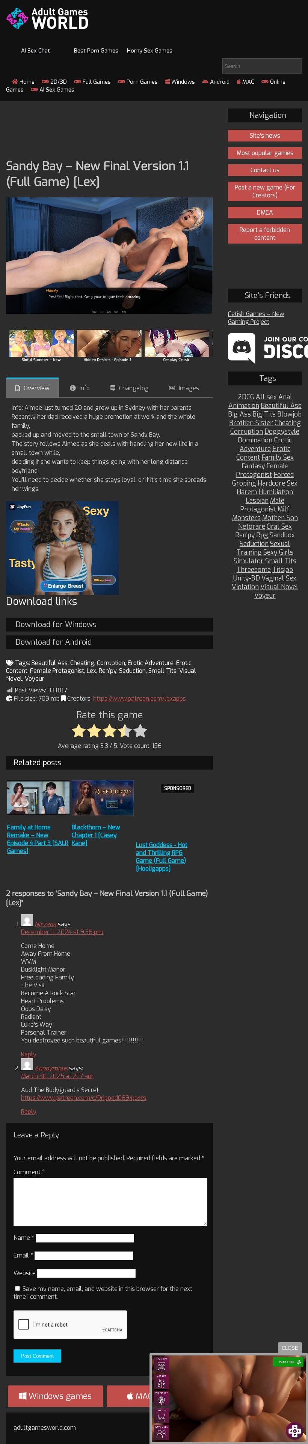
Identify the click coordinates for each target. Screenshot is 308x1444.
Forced (283, 475)
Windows (182, 82)
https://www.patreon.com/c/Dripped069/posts (83, 1098)
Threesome (254, 570)
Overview (37, 388)
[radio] (79, 731)
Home (26, 82)
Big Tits (264, 414)
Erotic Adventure (151, 663)
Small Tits (162, 671)
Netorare (251, 526)
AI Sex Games (56, 89)
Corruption (111, 663)
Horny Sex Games (149, 50)
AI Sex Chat (35, 50)
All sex (266, 397)
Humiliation (275, 492)
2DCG (246, 397)
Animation (243, 406)
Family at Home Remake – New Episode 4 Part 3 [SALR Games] (37, 839)
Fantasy (253, 466)
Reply (28, 1054)
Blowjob (289, 414)
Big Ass (239, 414)
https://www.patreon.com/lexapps (139, 698)
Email (23, 1255)
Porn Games (141, 82)
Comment (29, 1172)
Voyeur (34, 679)
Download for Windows (56, 625)
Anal (285, 397)
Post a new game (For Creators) (265, 191)
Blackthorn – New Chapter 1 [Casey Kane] (96, 835)
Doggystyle (281, 431)
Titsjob (282, 570)
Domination (255, 440)
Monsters (246, 518)
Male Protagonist (262, 505)
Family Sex (277, 457)
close (290, 1348)
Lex (91, 671)
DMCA (265, 213)
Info (85, 388)
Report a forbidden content (265, 234)
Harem (247, 492)
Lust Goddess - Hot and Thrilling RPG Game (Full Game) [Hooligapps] (161, 856)
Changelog (134, 388)
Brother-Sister (251, 423)
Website (25, 1273)
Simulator (249, 561)
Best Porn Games (96, 50)
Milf (284, 509)
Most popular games (265, 153)
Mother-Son (280, 518)
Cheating (82, 663)
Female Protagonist (57, 671)
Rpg (262, 535)
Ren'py (107, 671)
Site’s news (265, 136)
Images (189, 388)
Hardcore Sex (277, 483)
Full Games (96, 82)
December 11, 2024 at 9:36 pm (62, 932)
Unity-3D (246, 578)
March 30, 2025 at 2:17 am (57, 1076)
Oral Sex (279, 526)
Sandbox (282, 535)
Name (24, 1238)
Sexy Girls (278, 552)
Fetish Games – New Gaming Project (256, 318)
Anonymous (51, 1068)
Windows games (59, 1396)
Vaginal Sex (278, 578)
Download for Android (53, 642)
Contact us (265, 170)
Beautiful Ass (50, 663)
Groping (244, 483)
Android (218, 82)
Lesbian (257, 500)
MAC (247, 82)
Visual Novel (279, 587)
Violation (245, 587)
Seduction (132, 671)
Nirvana (45, 924)
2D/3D (58, 82)
